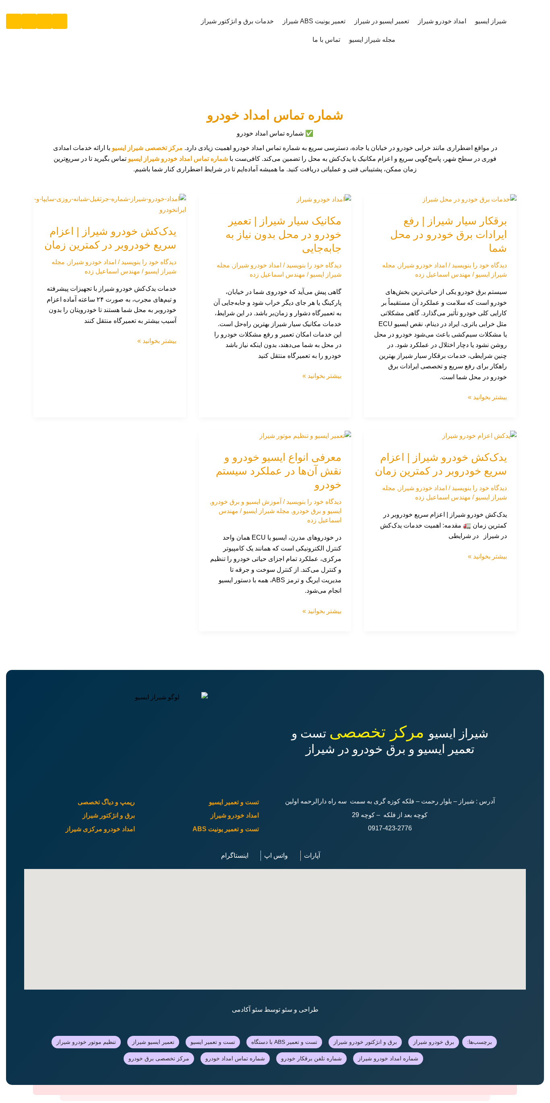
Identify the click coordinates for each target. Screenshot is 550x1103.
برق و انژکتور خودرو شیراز (365, 1042)
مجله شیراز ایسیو (372, 39)
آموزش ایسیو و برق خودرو (246, 501)
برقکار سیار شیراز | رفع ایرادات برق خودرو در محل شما (448, 234)
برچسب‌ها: (479, 1042)
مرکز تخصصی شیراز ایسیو (147, 147)
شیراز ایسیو (491, 21)
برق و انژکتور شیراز (109, 815)
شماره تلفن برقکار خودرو (311, 1058)
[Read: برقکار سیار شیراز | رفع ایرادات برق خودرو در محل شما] (469, 198)
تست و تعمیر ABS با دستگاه (284, 1042)
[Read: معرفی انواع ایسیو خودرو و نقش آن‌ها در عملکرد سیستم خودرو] (305, 435)
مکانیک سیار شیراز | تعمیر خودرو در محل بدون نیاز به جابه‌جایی (283, 234)
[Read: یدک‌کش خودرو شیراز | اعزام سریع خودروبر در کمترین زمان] (109, 204)
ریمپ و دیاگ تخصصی (106, 802)
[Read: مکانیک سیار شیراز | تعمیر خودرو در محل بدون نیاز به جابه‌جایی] (323, 198)
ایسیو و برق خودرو (317, 510)
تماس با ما (326, 39)
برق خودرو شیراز (433, 1042)
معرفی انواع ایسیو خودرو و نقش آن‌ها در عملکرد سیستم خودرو (278, 471)
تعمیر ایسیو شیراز (153, 1042)
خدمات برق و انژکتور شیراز (237, 21)
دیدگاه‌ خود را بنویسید (479, 265)
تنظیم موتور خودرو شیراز (86, 1042)
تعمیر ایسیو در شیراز (381, 21)
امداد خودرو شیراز (442, 21)
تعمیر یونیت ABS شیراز (314, 21)
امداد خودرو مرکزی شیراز (100, 829)
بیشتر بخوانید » (487, 396)
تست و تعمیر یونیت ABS (225, 829)
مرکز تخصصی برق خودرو (158, 1058)
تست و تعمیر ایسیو (234, 802)
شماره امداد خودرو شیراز (388, 1058)
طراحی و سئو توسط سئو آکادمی (275, 1009)
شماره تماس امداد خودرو (235, 1058)
